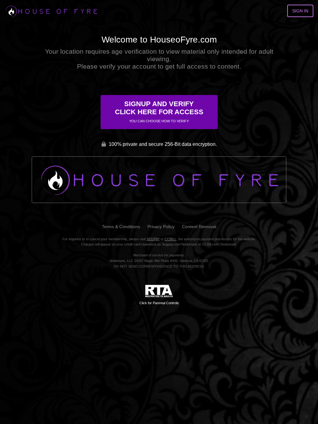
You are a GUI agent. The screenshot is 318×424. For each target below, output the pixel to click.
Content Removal (199, 226)
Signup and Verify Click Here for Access (159, 111)
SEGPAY (153, 239)
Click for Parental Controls (159, 303)
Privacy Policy (161, 226)
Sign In (300, 10)
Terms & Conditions (121, 226)
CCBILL (170, 239)
